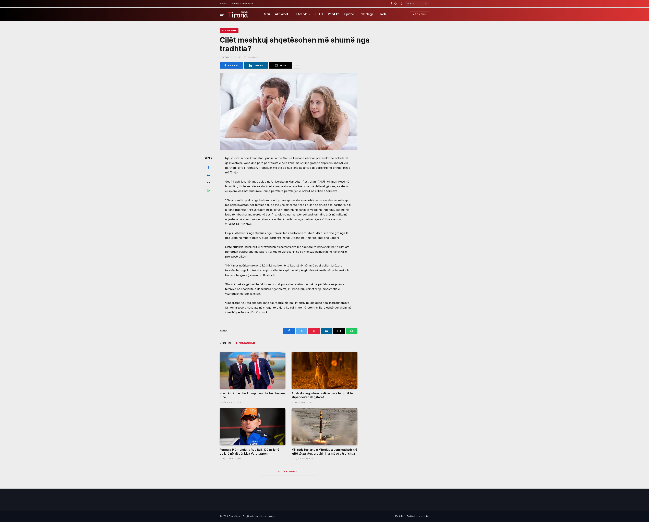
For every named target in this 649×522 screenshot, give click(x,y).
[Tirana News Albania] (238, 14)
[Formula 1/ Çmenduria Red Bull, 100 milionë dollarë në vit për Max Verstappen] (252, 426)
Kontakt (223, 3)
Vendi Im (333, 14)
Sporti (382, 14)
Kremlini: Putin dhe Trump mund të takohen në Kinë (252, 395)
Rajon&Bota (229, 30)
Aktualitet (281, 14)
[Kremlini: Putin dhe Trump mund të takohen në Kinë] (252, 370)
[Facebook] (208, 167)
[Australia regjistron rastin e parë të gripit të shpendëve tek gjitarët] (324, 370)
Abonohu (419, 14)
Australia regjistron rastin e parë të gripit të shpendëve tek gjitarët (322, 395)
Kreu (266, 14)
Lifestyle (301, 14)
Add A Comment (288, 471)
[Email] (208, 183)
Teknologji (366, 14)
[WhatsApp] (208, 190)
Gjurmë (349, 14)
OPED (319, 14)
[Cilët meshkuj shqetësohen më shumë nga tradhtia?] (288, 111)
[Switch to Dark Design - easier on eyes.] (402, 3)
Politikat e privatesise (242, 3)
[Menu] (222, 14)
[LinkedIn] (208, 175)
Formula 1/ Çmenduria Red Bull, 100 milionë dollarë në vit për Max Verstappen (249, 451)
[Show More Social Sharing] (296, 65)
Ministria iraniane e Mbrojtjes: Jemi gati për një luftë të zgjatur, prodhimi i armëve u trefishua (324, 451)
